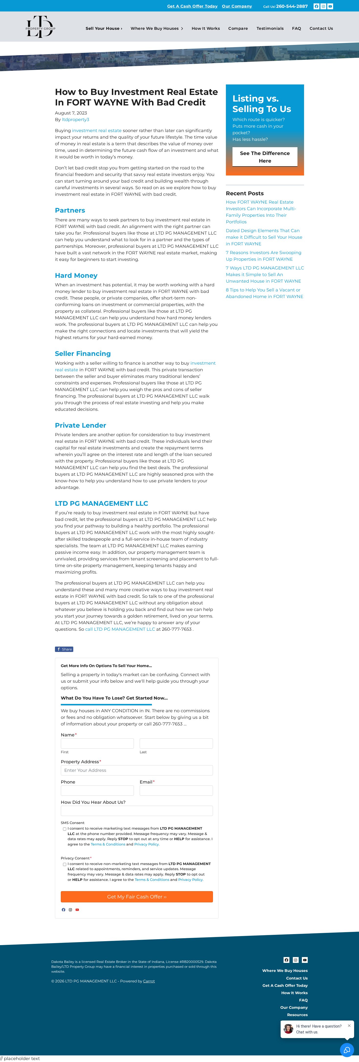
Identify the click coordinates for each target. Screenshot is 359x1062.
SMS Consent (72, 823)
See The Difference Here (265, 157)
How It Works (206, 28)
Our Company (237, 6)
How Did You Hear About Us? (93, 802)
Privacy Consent (76, 858)
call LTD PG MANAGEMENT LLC (120, 629)
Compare (238, 28)
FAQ (296, 28)
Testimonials (270, 28)
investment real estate (97, 130)
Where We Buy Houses (155, 28)
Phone (68, 782)
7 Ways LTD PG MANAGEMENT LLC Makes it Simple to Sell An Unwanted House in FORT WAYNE (265, 274)
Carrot (149, 981)
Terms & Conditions (108, 844)
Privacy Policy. (146, 844)
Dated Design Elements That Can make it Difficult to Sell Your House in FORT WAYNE (264, 237)
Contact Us (321, 28)
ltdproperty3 (75, 119)
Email (147, 782)
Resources (297, 1014)
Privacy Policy (294, 1022)
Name (69, 735)
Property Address (81, 761)
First (65, 752)
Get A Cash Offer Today (192, 6)
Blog (303, 1029)
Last (143, 752)
